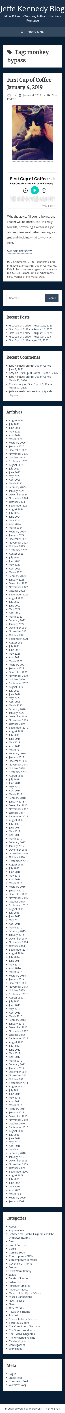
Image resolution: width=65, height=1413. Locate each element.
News (12, 1304)
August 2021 (16, 642)
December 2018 (18, 761)
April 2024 (15, 524)
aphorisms (42, 262)
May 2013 (14, 1008)
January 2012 (16, 1068)
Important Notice (18, 1289)
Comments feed (18, 1381)
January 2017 (16, 846)
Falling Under (16, 1282)
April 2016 (15, 879)
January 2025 (16, 491)
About (12, 1226)
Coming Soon (17, 1252)
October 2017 (17, 812)
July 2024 (14, 513)
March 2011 (15, 1105)
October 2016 (17, 857)
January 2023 (16, 579)
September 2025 (18, 461)
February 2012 (17, 1064)
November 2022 (18, 587)
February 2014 (17, 975)
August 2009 (16, 1175)
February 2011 (17, 1108)
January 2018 (16, 801)
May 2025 (14, 476)
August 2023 (16, 553)
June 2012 (15, 1049)
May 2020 (14, 698)
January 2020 (16, 712)
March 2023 (15, 572)
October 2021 (17, 635)
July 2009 (14, 1179)
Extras (12, 1274)
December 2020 (18, 672)
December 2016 (18, 849)
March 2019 (15, 750)
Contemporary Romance (23, 1259)
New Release (16, 1300)
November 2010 (18, 1120)
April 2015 (15, 923)
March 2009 (15, 1194)
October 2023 (17, 546)
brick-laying (13, 265)
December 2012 (18, 1027)
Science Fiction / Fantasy (23, 1319)
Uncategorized (17, 1345)
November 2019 (18, 720)
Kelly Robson (14, 269)
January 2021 (16, 668)
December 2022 (18, 583)
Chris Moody (16, 384)
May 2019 (14, 742)
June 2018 (15, 783)
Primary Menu (34, 32)
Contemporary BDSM (21, 1256)
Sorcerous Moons (19, 1322)
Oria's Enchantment (42, 273)
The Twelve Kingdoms (22, 1334)
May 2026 (14, 431)
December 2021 (18, 627)
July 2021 (14, 646)
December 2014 (18, 938)
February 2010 (17, 1153)
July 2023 (14, 557)
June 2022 (15, 605)
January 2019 (16, 757)
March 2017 (15, 838)
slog (9, 276)
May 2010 (14, 1142)
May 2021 (14, 653)
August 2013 (16, 997)
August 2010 (16, 1131)
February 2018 (17, 798)
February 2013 (17, 1020)
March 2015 (15, 927)
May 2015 (14, 920)
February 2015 (17, 931)
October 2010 (17, 1123)
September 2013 (18, 994)
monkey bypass (32, 269)
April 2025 (15, 479)
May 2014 (14, 964)
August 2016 (16, 864)
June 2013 (15, 1005)
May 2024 (14, 520)
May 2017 (14, 831)
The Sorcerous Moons (22, 1330)
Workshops (15, 1348)
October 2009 (17, 1168)
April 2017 (15, 835)
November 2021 (18, 631)
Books (12, 1248)
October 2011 (17, 1079)
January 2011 (16, 1112)
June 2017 (15, 827)
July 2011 (14, 1090)
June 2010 (15, 1138)
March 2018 (15, 794)
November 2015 (18, 898)
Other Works (16, 1308)
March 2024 (15, 527)
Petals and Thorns (19, 1311)
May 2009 (14, 1186)
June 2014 (15, 960)
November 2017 (18, 809)
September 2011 (18, 1083)
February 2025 (17, 487)
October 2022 (17, 590)
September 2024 (18, 505)
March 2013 (15, 1016)
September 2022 (18, 594)
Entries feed (16, 1377)
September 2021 (18, 638)
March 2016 (15, 883)
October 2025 (17, 457)
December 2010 (18, 1116)
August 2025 (16, 465)
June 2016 (15, 872)
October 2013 (17, 990)
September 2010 (18, 1127)
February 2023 (17, 576)
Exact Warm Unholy (20, 1271)
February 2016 (17, 886)
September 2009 (18, 1171)
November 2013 (18, 986)
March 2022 (15, 616)
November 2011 (18, 1075)
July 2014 (14, 957)
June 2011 (15, 1094)
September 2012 (18, 1038)
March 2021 (15, 661)
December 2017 (18, 805)
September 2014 (18, 949)
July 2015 (14, 912)
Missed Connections (20, 1296)
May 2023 (14, 564)
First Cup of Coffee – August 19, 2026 (30, 329)
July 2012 (14, 1046)
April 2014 (15, 968)
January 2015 (16, 934)
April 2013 (15, 1012)
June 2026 (15, 428)
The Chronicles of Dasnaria (24, 1326)
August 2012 (16, 1042)
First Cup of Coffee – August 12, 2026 (30, 333)
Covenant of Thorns (20, 1263)
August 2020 (16, 687)
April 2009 (15, 1190)
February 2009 (17, 1197)
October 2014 (17, 946)
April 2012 (15, 1057)
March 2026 (15, 439)
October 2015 (17, 901)
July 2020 (14, 690)
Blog (54, 95)
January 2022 (16, 624)
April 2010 (15, 1145)
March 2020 (15, 705)
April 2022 (15, 612)
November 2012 (18, 1031)
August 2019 (16, 731)
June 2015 (15, 916)
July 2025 (14, 468)
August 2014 (16, 953)
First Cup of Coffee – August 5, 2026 (30, 336)
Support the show (19, 251)
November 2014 (18, 942)
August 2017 (16, 820)
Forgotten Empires (19, 1285)
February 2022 (17, 620)
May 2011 (14, 1097)
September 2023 (18, 550)
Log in (12, 1374)
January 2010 (16, 1157)
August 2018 (16, 775)
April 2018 (15, 790)
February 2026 (17, 442)
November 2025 (18, 454)
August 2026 (16, 420)
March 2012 (15, 1060)
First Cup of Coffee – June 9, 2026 (38, 373)
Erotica (13, 1267)
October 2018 (17, 768)
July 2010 (14, 1134)
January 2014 (16, 979)
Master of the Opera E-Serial (25, 1293)
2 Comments (18, 262)
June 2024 (15, 516)
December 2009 (18, 1160)
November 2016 (18, 853)
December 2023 (18, 539)
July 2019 (14, 735)
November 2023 (18, 542)
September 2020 (18, 683)
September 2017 (18, 816)
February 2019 (17, 753)
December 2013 (18, 983)
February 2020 (17, 709)
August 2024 (16, 509)
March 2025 (15, 483)
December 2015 (18, 894)
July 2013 (14, 1001)
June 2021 (15, 650)
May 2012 (14, 1053)
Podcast (11, 99)
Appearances (16, 1230)
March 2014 (15, 971)
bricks (24, 265)
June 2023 (15, 561)
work (42, 276)
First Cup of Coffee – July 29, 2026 (28, 340)
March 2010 (15, 1149)
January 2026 (16, 446)
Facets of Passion (19, 1278)
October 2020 (17, 679)
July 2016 (14, 868)
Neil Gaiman (23, 273)
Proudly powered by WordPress (23, 1408)
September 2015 (18, 905)
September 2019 (18, 727)
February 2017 (17, 842)
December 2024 (18, 494)
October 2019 (17, 724)
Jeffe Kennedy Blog (32, 8)
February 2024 (17, 531)
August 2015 (16, 909)
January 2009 (16, 1201)
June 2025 (15, 472)
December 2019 (18, 716)
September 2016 (18, 861)
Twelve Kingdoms (19, 1341)
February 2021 (17, 664)
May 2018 (14, 787)
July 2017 (14, 824)
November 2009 (18, 1164)
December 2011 (18, 1071)
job (54, 265)
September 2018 (18, 772)
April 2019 (15, 746)
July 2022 (14, 601)
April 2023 (15, 568)
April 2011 (15, 1101)
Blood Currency (18, 1245)
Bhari (57, 1408)
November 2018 (18, 764)
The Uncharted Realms (22, 1337)
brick (52, 262)
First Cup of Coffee (40, 265)
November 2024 (18, 498)
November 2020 (18, 675)
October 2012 (17, 1034)
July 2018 (14, 779)
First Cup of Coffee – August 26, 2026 (30, 325)
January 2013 (16, 1023)
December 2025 (18, 450)
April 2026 (15, 435)
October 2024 (17, 502)
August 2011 (16, 1086)
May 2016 (14, 875)
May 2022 (14, 609)
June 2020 (15, 694)
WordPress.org (17, 1385)
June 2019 (15, 738)
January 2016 (16, 890)
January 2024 (16, 535)
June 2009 (15, 1183)
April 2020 (15, 701)
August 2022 (16, 598)
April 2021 (15, 657)
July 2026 (14, 424)
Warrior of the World (25, 276)
